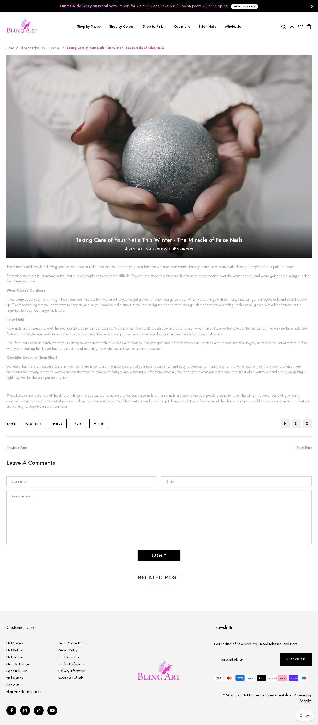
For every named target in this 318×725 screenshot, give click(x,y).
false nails (33, 424)
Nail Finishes (15, 657)
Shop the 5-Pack (244, 6)
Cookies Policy (68, 657)
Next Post (304, 447)
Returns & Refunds (70, 677)
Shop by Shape (89, 26)
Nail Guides (14, 677)
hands (57, 424)
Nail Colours (15, 650)
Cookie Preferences (72, 664)
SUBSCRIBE (295, 659)
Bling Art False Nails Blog (24, 691)
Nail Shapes (14, 643)
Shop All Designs (18, 664)
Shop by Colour (121, 26)
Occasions (182, 26)
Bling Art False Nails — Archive (40, 48)
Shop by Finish (154, 26)
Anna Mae (135, 249)
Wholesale (233, 26)
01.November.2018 (158, 249)
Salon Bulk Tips (16, 671)
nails (78, 424)
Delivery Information (71, 671)
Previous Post (16, 447)
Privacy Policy (68, 650)
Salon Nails (207, 26)
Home (10, 48)
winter (98, 424)
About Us (12, 684)
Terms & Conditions (72, 643)
